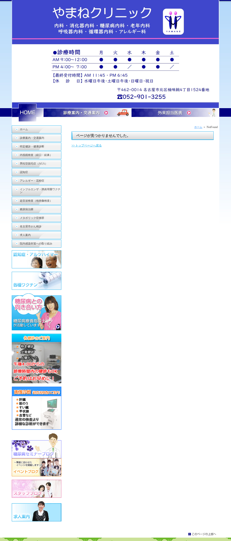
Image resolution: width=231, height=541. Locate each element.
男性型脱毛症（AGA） (34, 163)
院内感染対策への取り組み (36, 243)
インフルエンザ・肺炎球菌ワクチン (40, 191)
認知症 (24, 172)
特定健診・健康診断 (32, 146)
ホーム (198, 127)
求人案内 (25, 235)
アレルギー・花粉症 (32, 180)
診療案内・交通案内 (32, 137)
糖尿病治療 (26, 209)
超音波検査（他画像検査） (36, 200)
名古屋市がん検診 (31, 226)
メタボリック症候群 (32, 217)
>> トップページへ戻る (87, 145)
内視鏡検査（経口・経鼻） (36, 155)
